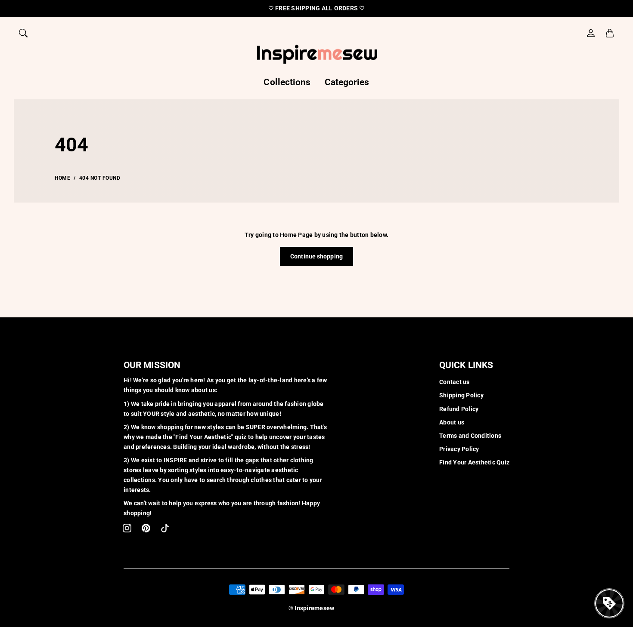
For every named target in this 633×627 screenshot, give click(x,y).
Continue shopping (316, 256)
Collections (287, 82)
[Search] (23, 33)
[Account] (590, 33)
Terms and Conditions (470, 435)
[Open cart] (609, 33)
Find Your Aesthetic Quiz (474, 462)
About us (451, 422)
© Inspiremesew (312, 608)
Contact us (454, 381)
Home (62, 178)
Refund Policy (458, 409)
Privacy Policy (459, 449)
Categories (347, 82)
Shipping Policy (461, 395)
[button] (127, 528)
